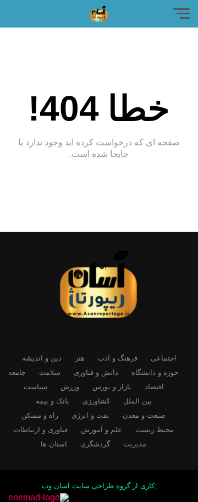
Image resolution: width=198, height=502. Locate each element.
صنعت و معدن (144, 415)
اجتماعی (164, 358)
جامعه (17, 372)
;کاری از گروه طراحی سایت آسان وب (99, 486)
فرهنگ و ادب (118, 358)
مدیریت (134, 444)
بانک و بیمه (52, 401)
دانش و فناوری (96, 372)
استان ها (54, 444)
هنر (80, 358)
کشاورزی (96, 401)
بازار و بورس (111, 387)
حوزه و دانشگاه (155, 372)
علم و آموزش (101, 429)
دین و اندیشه (42, 358)
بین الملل (137, 401)
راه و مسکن (39, 415)
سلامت (50, 372)
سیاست (35, 387)
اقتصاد (154, 387)
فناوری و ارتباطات (41, 429)
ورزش (70, 387)
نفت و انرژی (90, 415)
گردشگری (95, 444)
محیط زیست (154, 429)
